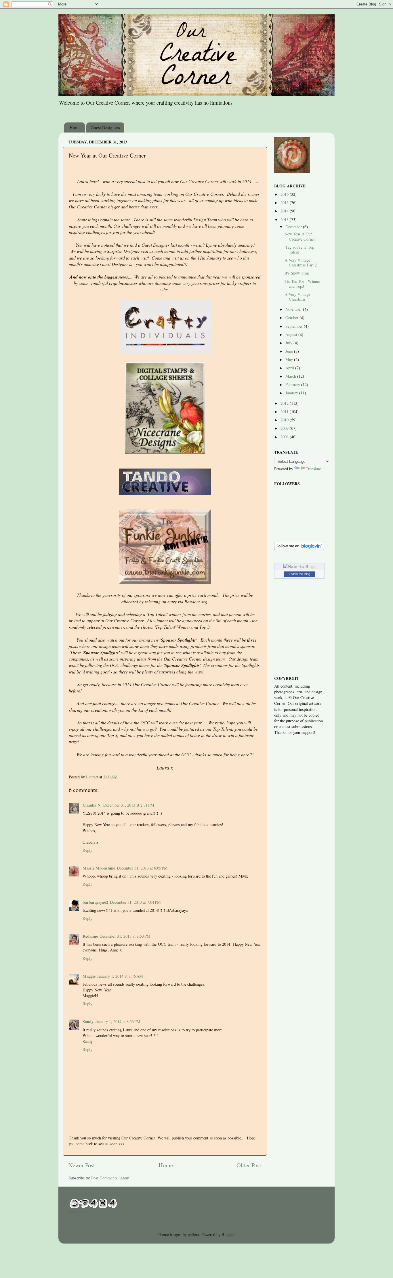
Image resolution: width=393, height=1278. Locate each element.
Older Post (248, 1165)
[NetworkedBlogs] (299, 566)
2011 (285, 411)
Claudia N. (92, 805)
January (292, 393)
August (291, 334)
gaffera (193, 1234)
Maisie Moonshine (99, 868)
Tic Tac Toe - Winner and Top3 (302, 284)
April (290, 368)
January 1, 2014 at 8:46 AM (120, 976)
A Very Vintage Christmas (297, 296)
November (294, 309)
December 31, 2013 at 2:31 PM (128, 805)
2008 (285, 437)
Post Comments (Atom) (111, 1178)
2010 (285, 420)
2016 (285, 194)
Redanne (90, 936)
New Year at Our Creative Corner (300, 236)
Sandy (88, 1021)
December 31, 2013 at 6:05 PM (142, 868)
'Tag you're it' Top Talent (299, 249)
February (293, 384)
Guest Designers (105, 127)
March (291, 376)
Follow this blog (299, 574)
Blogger (228, 1234)
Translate (313, 468)
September (294, 326)
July (289, 343)
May (289, 359)
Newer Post (81, 1165)
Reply (87, 850)
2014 (285, 211)
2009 (285, 428)
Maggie (89, 976)
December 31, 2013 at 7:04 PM (135, 902)
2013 (285, 219)
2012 (285, 403)
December (294, 226)
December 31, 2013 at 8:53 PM (125, 936)
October (292, 317)
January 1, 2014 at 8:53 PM (117, 1021)
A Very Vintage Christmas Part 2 (301, 262)
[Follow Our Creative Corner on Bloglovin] (299, 548)
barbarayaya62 (95, 902)
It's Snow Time (297, 273)
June (289, 351)
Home (75, 127)
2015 (285, 202)
